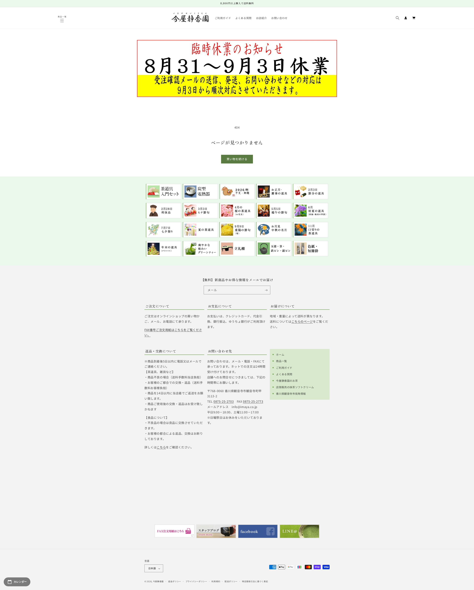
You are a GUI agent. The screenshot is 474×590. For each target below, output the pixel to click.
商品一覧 (281, 361)
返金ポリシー (174, 581)
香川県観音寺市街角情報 (291, 393)
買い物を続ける (237, 159)
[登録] (266, 290)
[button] (62, 20)
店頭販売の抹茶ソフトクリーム (295, 387)
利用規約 (215, 581)
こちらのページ (302, 321)
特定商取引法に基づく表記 (255, 581)
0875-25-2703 (223, 401)
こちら (161, 447)
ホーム (280, 354)
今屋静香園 (158, 581)
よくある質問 (284, 374)
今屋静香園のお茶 (287, 380)
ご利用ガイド (284, 367)
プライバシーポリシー (196, 581)
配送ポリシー (231, 581)
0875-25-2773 (253, 401)
